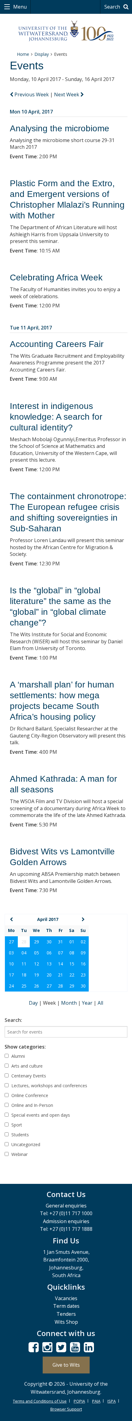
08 (71, 953)
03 (11, 953)
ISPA (111, 1401)
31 (60, 942)
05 (36, 953)
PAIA (96, 1401)
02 (83, 942)
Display (41, 54)
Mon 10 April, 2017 (31, 111)
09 (83, 953)
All (100, 1002)
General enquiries (66, 1205)
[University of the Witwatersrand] (66, 31)
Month (69, 1002)
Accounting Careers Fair (56, 344)
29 (36, 942)
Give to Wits (66, 1364)
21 (60, 975)
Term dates (66, 1306)
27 (11, 942)
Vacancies (66, 1298)
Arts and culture (26, 1066)
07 (60, 953)
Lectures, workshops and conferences (48, 1085)
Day (34, 1002)
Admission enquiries (66, 1221)
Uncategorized (25, 1144)
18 (23, 975)
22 (71, 975)
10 (11, 964)
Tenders (66, 1314)
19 (36, 975)
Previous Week (31, 94)
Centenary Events (28, 1076)
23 (83, 975)
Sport (16, 1125)
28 (60, 986)
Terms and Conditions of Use (40, 1401)
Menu (19, 6)
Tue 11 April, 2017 (31, 327)
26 (36, 986)
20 (49, 975)
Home (23, 54)
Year (88, 1002)
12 (36, 964)
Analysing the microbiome (59, 128)
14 (60, 964)
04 (23, 953)
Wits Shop (66, 1322)
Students (19, 1135)
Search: (13, 1020)
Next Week (67, 94)
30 (49, 942)
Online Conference (29, 1095)
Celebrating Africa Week (56, 277)
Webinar (19, 1154)
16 (83, 964)
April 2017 (47, 919)
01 (71, 942)
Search (112, 6)
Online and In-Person (31, 1105)
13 (49, 964)
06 (49, 953)
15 (71, 964)
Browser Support (66, 1409)
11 (23, 964)
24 (11, 986)
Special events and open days (40, 1115)
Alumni (17, 1056)
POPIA (79, 1401)
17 (11, 975)
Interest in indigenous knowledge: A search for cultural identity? (56, 416)
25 (23, 986)
